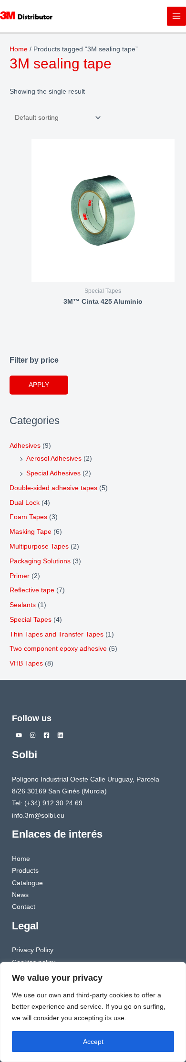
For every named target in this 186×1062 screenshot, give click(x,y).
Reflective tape (32, 590)
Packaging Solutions (40, 561)
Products (25, 870)
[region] (93, 1012)
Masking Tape (31, 531)
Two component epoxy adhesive (58, 648)
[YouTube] (19, 735)
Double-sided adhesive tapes (53, 488)
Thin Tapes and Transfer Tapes (56, 634)
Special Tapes (31, 619)
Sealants (23, 604)
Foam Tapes (28, 517)
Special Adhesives (53, 473)
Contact (23, 906)
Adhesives (25, 445)
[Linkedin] (60, 735)
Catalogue (27, 883)
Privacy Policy (32, 950)
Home (19, 49)
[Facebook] (46, 735)
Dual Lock (25, 502)
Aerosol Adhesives (54, 458)
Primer (20, 575)
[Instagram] (33, 735)
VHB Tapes (26, 663)
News (20, 894)
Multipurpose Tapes (39, 546)
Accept (93, 1041)
